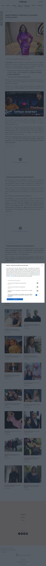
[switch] (36, 283)
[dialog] (23, 283)
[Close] (42, 265)
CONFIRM (15, 299)
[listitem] (23, 280)
